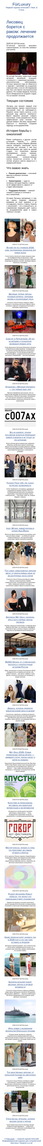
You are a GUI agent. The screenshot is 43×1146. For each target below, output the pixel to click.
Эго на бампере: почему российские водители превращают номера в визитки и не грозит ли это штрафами (20, 436)
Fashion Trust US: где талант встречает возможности (20, 484)
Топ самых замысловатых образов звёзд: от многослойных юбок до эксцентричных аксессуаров (20, 573)
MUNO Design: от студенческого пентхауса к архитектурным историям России (20, 664)
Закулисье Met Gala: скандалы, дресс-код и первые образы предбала (20, 619)
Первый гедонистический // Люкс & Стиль (21, 9)
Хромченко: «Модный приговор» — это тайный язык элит (20, 388)
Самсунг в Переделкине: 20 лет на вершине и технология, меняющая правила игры (20, 341)
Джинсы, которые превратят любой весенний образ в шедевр (20, 709)
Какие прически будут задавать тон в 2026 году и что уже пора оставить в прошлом (20, 939)
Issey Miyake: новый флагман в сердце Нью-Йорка (20, 529)
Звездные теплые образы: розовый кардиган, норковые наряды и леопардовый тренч (20, 296)
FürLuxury (21, 4)
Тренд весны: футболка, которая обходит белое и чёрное (20, 1120)
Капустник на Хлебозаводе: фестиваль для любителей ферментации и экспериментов (20, 805)
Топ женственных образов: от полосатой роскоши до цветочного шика (20, 1075)
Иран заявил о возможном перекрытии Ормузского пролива (20, 1029)
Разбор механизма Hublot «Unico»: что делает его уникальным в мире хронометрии (20, 896)
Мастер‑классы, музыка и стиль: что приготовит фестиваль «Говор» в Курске (20, 850)
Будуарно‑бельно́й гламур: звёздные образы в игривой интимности (20, 984)
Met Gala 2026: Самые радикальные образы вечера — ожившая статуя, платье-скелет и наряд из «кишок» (20, 756)
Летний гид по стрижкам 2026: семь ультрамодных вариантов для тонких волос (20, 250)
